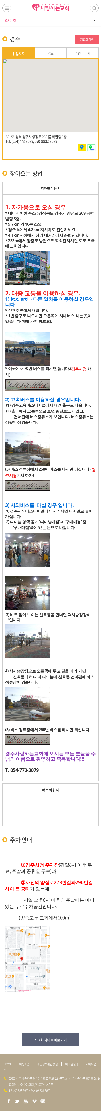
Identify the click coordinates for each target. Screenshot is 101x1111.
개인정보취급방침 (47, 1064)
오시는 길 (10, 20)
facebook (8, 1101)
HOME (8, 1064)
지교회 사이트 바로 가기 (50, 1039)
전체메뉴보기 (6, 8)
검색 (94, 8)
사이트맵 (91, 1064)
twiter (17, 1101)
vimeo (34, 1101)
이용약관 (24, 1064)
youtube (25, 1101)
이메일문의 (71, 1064)
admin (5, 1069)
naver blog (42, 1101)
